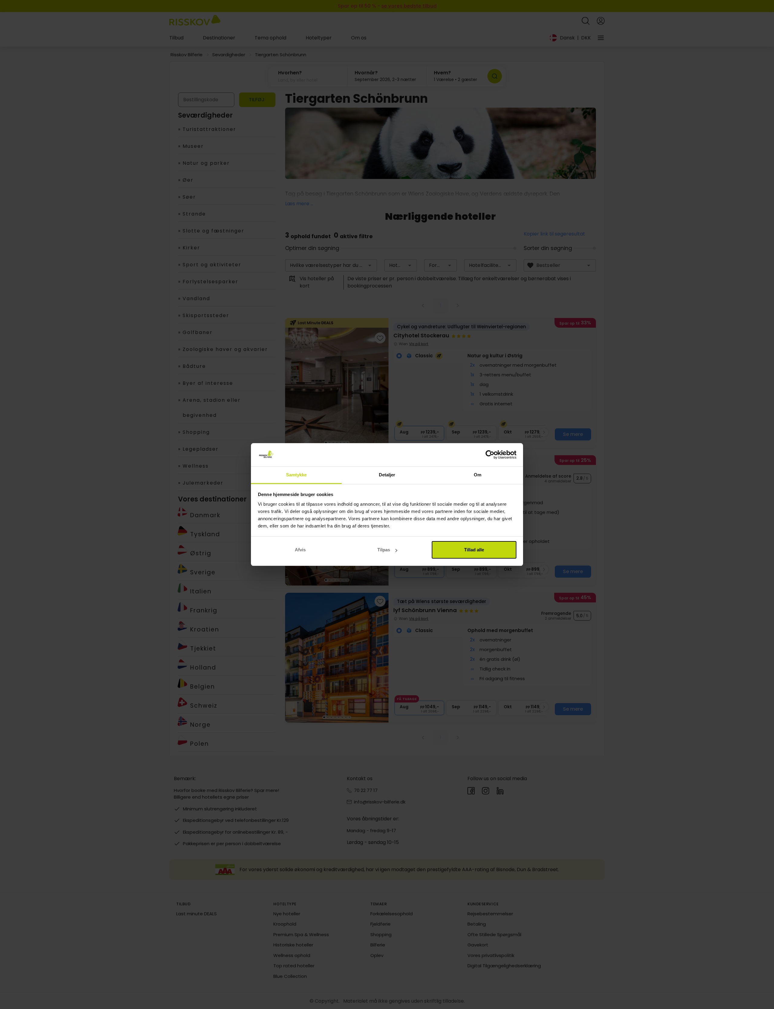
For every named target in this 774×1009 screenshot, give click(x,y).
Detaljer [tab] (387, 474)
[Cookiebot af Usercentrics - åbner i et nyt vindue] (489, 454)
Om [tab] (477, 474)
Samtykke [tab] (296, 474)
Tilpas (383, 549)
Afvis (300, 549)
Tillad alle (474, 549)
